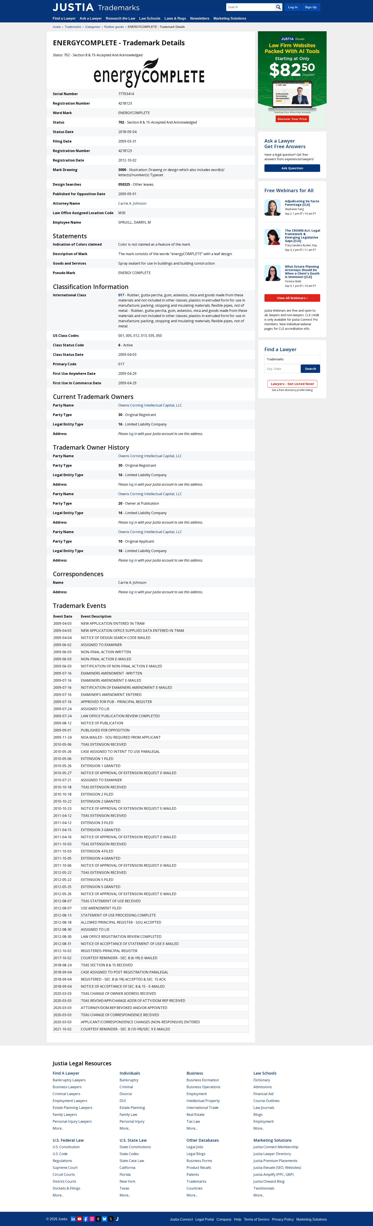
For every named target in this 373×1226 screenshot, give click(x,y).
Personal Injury (132, 1121)
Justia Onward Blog (268, 1181)
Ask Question (292, 168)
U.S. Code (60, 1153)
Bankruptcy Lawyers (69, 1080)
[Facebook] (85, 1218)
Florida (125, 1174)
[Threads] (98, 1218)
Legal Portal (204, 1219)
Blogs (258, 1114)
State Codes (129, 1153)
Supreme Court (65, 1167)
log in (133, 433)
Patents (192, 1174)
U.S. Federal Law (68, 1140)
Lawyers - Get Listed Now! (292, 383)
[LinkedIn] (73, 1218)
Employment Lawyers (70, 1100)
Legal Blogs (195, 1153)
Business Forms (199, 1160)
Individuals (130, 1073)
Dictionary (261, 1080)
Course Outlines (266, 1100)
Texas (124, 1188)
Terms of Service (256, 1219)
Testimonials (263, 1188)
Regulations (62, 1160)
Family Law (128, 1114)
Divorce (126, 1093)
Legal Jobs (194, 1146)
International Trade (202, 1107)
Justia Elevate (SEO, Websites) (277, 1167)
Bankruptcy (129, 1080)
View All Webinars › (292, 298)
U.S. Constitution (66, 1146)
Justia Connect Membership (275, 1146)
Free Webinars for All (288, 190)
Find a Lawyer (64, 18)
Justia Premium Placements (275, 1160)
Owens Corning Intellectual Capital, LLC (150, 405)
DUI (123, 1100)
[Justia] (73, 7)
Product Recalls (198, 1167)
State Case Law (132, 1160)
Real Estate (195, 1114)
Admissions (262, 1087)
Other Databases (202, 1140)
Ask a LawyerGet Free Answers (285, 143)
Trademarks (73, 26)
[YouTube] (79, 1218)
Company (224, 1219)
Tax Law (193, 1121)
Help (237, 1219)
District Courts (64, 1181)
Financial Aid (263, 1093)
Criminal (126, 1087)
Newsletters (199, 18)
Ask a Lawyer (91, 18)
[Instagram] (92, 1218)
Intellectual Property (203, 1100)
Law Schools (149, 18)
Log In (293, 7)
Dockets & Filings (66, 1188)
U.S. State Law (133, 1140)
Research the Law (120, 18)
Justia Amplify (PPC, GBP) (273, 1174)
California (127, 1167)
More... (58, 1128)
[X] (110, 1218)
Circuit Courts (64, 1174)
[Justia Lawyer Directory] (117, 1218)
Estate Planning (132, 1107)
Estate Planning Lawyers (72, 1107)
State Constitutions (135, 1146)
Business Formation (202, 1080)
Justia (57, 26)
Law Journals (263, 1107)
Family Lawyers (65, 1114)
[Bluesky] (104, 1218)
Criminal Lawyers (66, 1093)
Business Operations (203, 1087)
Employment (196, 1093)
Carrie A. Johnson (132, 203)
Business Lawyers (67, 1087)
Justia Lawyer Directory (272, 1153)
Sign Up (311, 7)
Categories (92, 26)
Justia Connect (181, 1219)
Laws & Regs (175, 18)
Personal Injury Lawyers (72, 1121)
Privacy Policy (283, 1219)
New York (127, 1181)
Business (194, 1073)
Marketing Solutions (229, 18)
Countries (194, 1188)
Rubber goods (114, 26)
